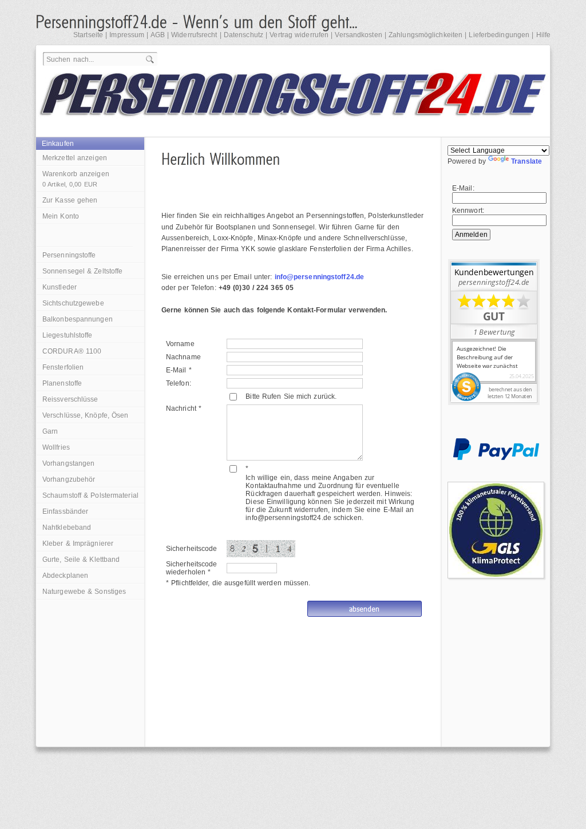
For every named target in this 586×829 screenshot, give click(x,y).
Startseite (88, 35)
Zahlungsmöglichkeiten (425, 35)
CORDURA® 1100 (71, 351)
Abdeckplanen (65, 576)
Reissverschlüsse (70, 399)
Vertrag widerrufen (299, 35)
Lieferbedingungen (499, 35)
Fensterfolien (63, 367)
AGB (158, 35)
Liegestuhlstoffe (67, 335)
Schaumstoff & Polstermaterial (90, 495)
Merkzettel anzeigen (74, 158)
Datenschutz (243, 35)
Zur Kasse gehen (70, 200)
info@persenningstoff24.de (320, 277)
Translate (526, 161)
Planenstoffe (62, 383)
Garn (50, 431)
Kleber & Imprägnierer (77, 544)
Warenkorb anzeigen (75, 179)
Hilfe (543, 35)
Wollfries (56, 447)
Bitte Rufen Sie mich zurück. (291, 396)
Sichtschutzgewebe (73, 303)
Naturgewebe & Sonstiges (84, 592)
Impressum (126, 35)
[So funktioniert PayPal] (496, 458)
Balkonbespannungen (77, 319)
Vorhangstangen (68, 463)
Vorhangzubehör (68, 479)
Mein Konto (60, 216)
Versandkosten (358, 35)
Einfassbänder (65, 511)
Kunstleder (59, 287)
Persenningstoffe (69, 255)
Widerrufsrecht (194, 35)
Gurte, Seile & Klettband (81, 560)
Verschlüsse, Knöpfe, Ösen (85, 415)
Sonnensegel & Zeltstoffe (82, 271)
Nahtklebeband (66, 527)
